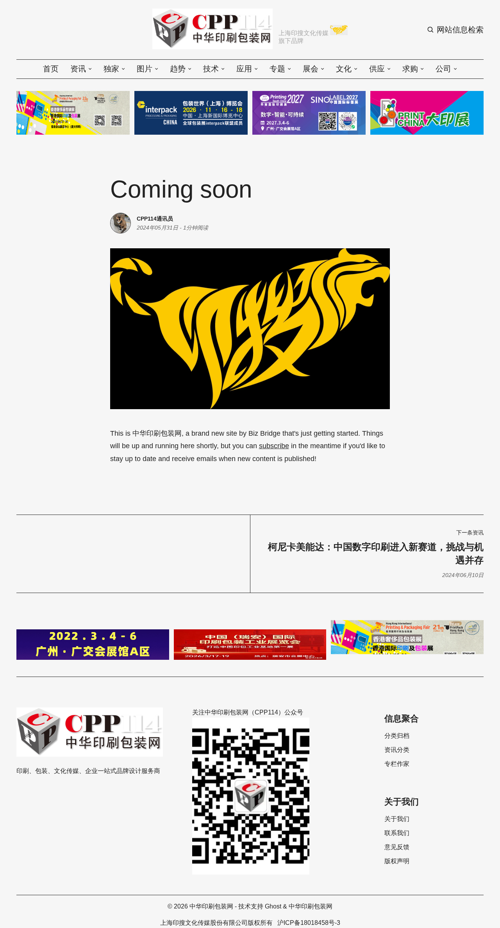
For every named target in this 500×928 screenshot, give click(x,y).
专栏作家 (396, 764)
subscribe (274, 446)
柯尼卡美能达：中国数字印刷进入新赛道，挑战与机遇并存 (376, 553)
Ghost (273, 906)
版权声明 (396, 861)
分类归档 (396, 736)
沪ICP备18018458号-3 (308, 922)
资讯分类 (396, 750)
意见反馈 (396, 847)
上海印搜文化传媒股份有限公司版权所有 (216, 922)
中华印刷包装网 (211, 906)
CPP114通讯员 (155, 219)
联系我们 (396, 833)
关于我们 (396, 819)
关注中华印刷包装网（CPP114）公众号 (247, 712)
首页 (51, 69)
